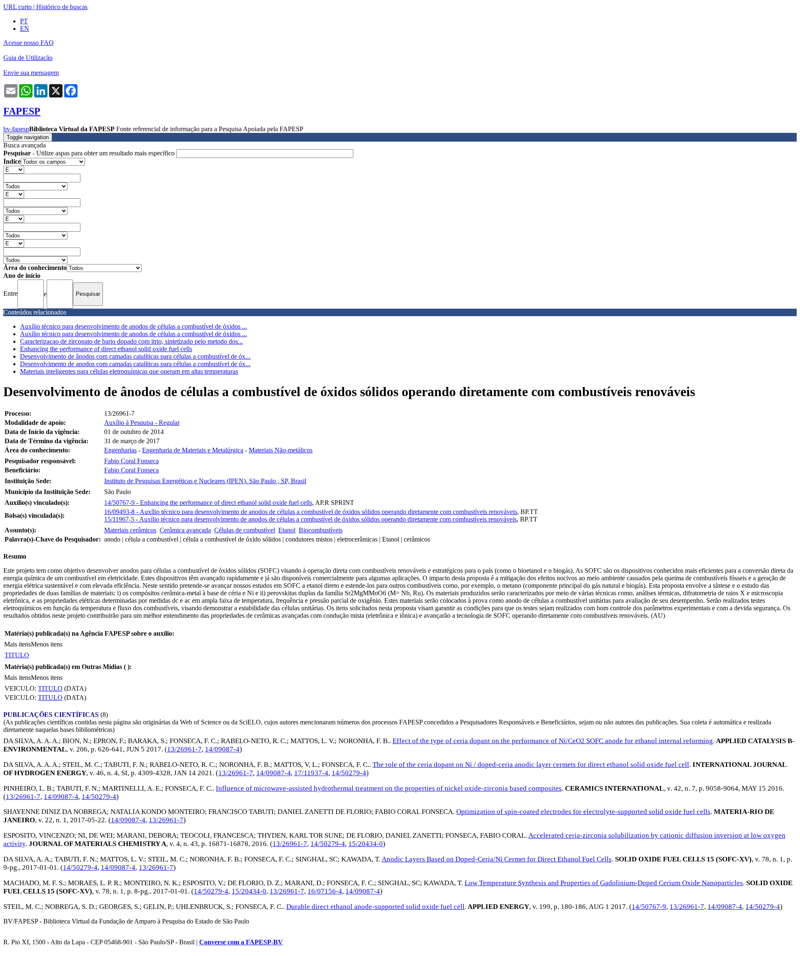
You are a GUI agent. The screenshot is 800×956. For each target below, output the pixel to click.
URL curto (17, 6)
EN (24, 28)
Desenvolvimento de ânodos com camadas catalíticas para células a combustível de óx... (135, 356)
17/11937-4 (311, 773)
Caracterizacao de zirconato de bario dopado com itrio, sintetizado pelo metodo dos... (131, 341)
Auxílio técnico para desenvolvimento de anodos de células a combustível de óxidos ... (133, 326)
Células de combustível (244, 530)
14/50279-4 (349, 773)
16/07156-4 (325, 891)
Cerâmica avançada (185, 530)
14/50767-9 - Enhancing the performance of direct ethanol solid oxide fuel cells (208, 502)
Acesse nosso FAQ (28, 42)
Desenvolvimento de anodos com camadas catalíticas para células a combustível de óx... (135, 363)
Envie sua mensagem (31, 72)
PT (24, 21)
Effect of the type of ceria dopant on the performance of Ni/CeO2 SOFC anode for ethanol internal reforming (552, 741)
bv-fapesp (16, 128)
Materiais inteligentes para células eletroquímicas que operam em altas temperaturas (129, 371)
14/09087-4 (222, 749)
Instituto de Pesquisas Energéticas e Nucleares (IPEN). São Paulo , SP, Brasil (205, 480)
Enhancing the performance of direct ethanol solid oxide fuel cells (106, 348)
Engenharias (120, 450)
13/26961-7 (184, 749)
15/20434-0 (365, 844)
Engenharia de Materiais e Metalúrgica (192, 450)
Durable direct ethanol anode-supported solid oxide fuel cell (375, 907)
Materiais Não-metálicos (280, 450)
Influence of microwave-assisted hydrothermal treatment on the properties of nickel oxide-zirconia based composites (389, 788)
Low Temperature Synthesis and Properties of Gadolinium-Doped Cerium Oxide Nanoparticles (604, 883)
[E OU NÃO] (13, 169)
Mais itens (17, 644)
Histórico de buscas (62, 6)
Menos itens (46, 644)
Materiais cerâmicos (130, 530)
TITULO (17, 655)
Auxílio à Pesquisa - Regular (142, 422)
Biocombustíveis (320, 530)
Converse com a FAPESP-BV (241, 942)
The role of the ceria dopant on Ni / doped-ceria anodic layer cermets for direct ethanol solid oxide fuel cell (530, 765)
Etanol (286, 530)
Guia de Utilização (27, 57)
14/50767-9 (649, 907)
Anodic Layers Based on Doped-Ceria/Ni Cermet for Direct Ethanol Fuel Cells (497, 859)
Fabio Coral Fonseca (131, 460)
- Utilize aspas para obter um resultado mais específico (89, 153)
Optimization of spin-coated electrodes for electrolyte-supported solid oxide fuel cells (583, 812)
